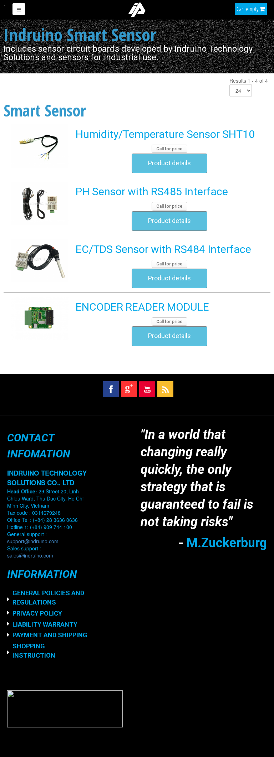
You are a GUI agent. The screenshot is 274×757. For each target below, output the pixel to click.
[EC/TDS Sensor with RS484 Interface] (39, 260)
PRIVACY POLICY (37, 613)
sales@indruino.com (30, 555)
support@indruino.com (33, 541)
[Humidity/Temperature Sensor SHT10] (39, 145)
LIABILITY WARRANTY (44, 624)
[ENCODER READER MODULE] (39, 318)
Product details (169, 163)
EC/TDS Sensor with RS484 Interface (163, 249)
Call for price (169, 148)
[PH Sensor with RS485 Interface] (39, 202)
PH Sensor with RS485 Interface (152, 191)
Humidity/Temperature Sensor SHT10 (165, 134)
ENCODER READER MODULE (142, 307)
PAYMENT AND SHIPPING (49, 635)
